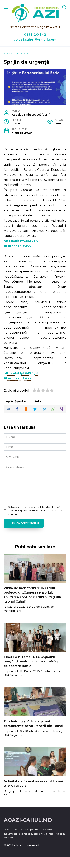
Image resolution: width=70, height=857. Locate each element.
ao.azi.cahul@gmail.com (35, 39)
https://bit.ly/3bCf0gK (21, 241)
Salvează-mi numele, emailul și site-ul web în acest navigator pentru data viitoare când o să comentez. (36, 511)
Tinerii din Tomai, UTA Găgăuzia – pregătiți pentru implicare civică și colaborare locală (31, 661)
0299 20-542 (35, 34)
